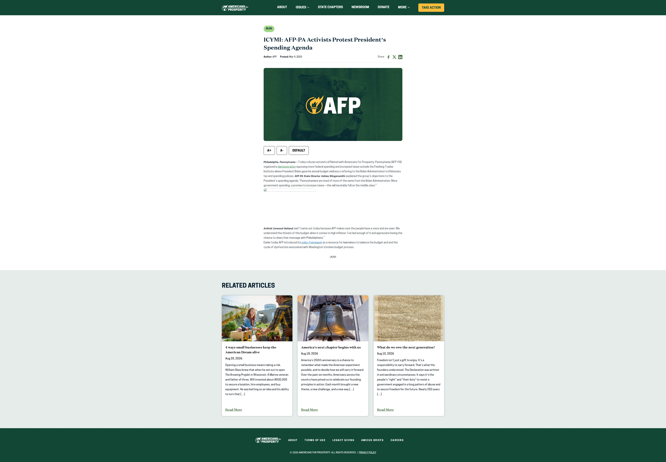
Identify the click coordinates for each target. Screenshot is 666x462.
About (282, 7)
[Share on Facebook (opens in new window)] (388, 57)
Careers (397, 440)
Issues (301, 7)
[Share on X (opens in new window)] (394, 57)
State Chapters (330, 7)
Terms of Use (315, 440)
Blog (269, 28)
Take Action (433, 9)
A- (281, 150)
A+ (269, 150)
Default (298, 150)
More (402, 7)
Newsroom (360, 7)
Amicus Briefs (372, 440)
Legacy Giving (343, 440)
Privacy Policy (367, 452)
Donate (383, 8)
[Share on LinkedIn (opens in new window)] (400, 57)
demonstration (287, 167)
